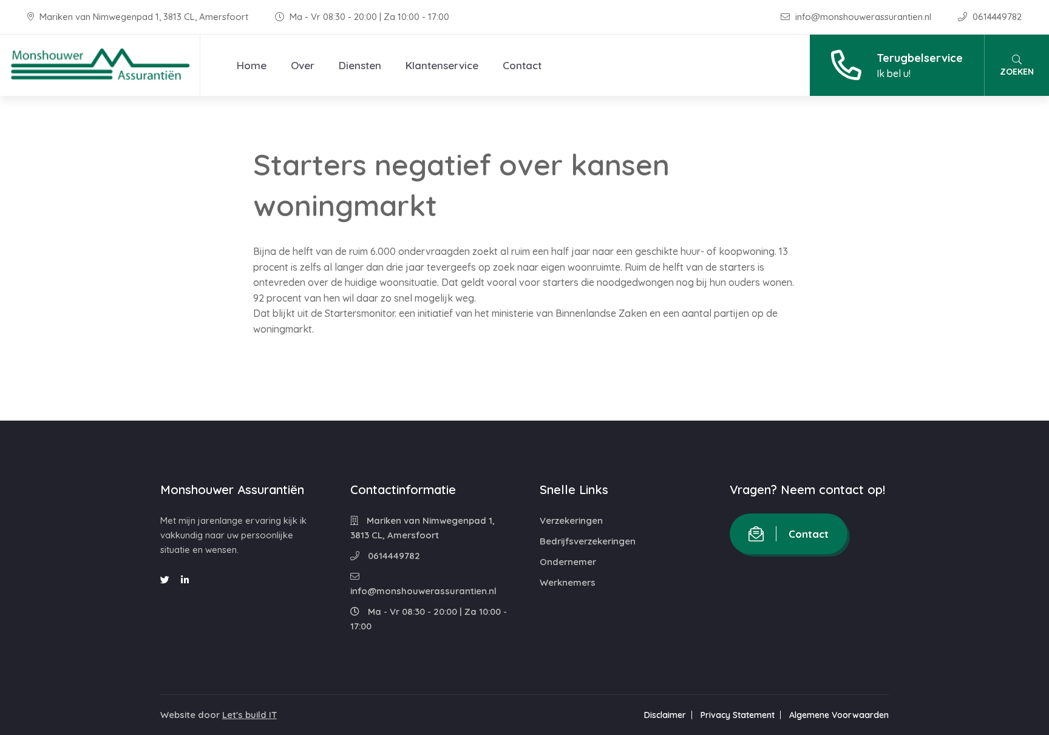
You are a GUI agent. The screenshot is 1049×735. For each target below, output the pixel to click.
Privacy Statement (738, 715)
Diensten (360, 65)
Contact (522, 65)
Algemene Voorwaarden (839, 715)
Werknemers (568, 582)
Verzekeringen (571, 520)
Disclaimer (665, 715)
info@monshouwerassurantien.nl (863, 16)
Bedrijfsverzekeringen (588, 541)
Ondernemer (568, 561)
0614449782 (996, 16)
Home (251, 65)
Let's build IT (249, 714)
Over (302, 65)
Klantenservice (442, 65)
